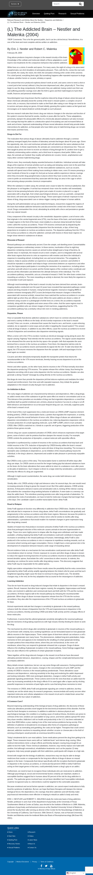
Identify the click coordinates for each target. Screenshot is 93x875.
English (72, 873)
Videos (31, 836)
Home (10, 832)
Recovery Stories (14, 844)
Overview (36, 14)
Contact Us (32, 847)
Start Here (12, 836)
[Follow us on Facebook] (41, 866)
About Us (32, 844)
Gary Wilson (51, 869)
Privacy (34, 862)
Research (62, 14)
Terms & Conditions (46, 862)
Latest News (33, 840)
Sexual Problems (77, 14)
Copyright (10, 862)
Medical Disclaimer (22, 862)
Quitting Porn (49, 14)
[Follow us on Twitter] (46, 866)
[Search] (80, 4)
